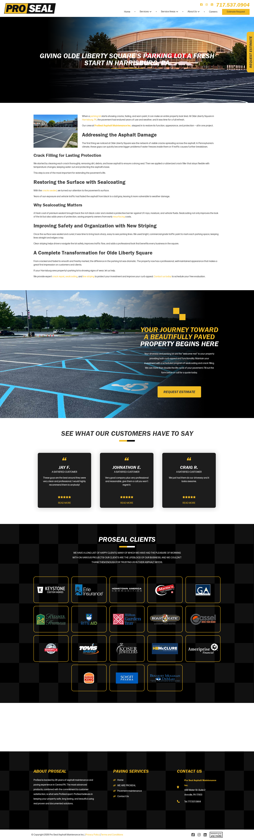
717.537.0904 (233, 4)
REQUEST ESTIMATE (179, 392)
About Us (192, 11)
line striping (88, 276)
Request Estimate (251, 52)
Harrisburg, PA (89, 119)
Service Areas (168, 11)
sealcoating (71, 276)
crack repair (58, 276)
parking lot (95, 116)
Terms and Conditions (112, 834)
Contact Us (123, 796)
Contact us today (162, 276)
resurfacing (119, 216)
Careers (213, 11)
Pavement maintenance (129, 791)
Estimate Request (236, 11)
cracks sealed (49, 190)
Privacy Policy (93, 834)
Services (144, 11)
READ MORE (64, 503)
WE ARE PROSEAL (126, 785)
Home (127, 11)
